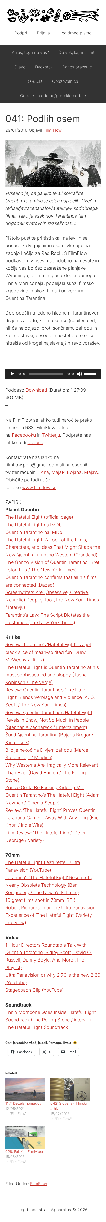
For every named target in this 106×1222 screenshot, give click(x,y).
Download (36, 390)
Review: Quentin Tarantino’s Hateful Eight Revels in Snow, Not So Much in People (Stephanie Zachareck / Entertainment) (48, 720)
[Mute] (79, 373)
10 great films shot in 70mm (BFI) (40, 900)
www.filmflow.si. (39, 487)
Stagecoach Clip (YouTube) (34, 990)
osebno (35, 442)
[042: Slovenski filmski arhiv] (70, 1089)
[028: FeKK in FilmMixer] (25, 1137)
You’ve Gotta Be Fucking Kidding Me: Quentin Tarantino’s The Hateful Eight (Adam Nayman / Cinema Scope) (52, 795)
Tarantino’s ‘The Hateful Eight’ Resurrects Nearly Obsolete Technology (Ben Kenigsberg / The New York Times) (48, 885)
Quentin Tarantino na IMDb (33, 532)
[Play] (12, 373)
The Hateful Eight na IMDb (33, 524)
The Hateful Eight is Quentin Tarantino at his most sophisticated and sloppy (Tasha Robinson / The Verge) (52, 674)
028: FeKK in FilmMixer (24, 1151)
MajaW (91, 472)
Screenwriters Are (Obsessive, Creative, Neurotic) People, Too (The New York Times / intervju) (52, 600)
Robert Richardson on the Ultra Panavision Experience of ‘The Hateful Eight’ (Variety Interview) (50, 915)
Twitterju (51, 435)
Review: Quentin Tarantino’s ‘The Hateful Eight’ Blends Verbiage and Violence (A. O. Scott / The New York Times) (50, 697)
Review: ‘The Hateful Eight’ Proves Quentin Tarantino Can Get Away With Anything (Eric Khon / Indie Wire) (52, 817)
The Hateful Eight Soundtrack (36, 1027)
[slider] (91, 373)
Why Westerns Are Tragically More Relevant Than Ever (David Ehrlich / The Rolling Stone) (51, 772)
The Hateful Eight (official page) (39, 517)
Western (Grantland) (76, 555)
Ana (45, 472)
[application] (53, 374)
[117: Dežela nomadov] (25, 1089)
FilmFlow (38, 1183)
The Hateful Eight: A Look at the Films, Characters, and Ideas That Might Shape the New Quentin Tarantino (52, 547)
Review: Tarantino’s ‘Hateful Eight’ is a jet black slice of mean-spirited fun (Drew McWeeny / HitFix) (48, 652)
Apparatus (53, 15)
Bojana (74, 472)
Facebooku (24, 435)
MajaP (57, 472)
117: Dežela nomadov (23, 1103)
